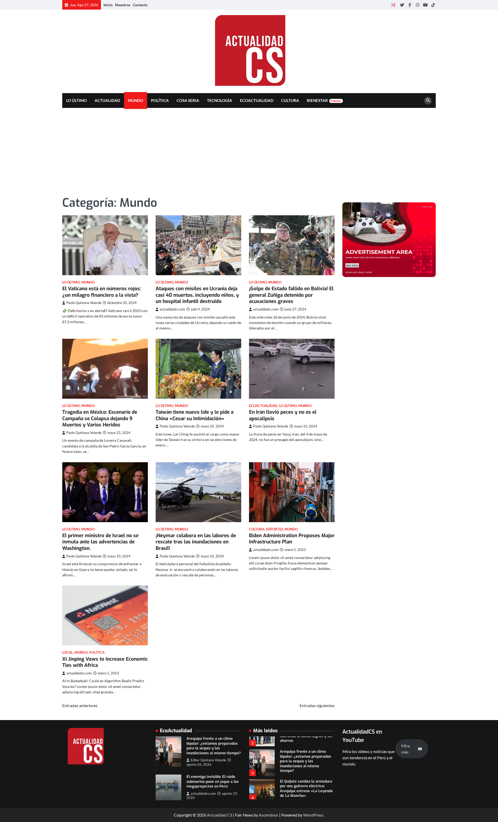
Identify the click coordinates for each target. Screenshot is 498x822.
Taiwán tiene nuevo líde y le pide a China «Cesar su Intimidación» (194, 415)
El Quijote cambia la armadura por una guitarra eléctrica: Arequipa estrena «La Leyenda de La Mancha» (306, 770)
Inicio (108, 5)
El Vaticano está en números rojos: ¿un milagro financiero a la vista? (101, 291)
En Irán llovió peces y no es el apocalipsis (282, 415)
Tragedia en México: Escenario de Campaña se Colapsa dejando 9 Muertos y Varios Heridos (99, 418)
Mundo (135, 100)
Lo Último (76, 100)
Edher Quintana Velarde (208, 760)
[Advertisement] (249, 146)
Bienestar (324, 100)
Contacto (140, 5)
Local (67, 652)
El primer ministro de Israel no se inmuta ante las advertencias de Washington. (100, 542)
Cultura (290, 100)
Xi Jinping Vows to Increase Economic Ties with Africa (105, 662)
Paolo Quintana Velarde (83, 303)
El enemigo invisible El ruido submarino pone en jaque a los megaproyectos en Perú (212, 781)
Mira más (405, 748)
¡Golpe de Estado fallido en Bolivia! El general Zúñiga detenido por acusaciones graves (291, 295)
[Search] (428, 101)
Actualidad (107, 100)
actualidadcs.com (172, 309)
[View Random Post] (393, 5)
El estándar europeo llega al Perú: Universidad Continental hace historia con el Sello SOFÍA (307, 793)
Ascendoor (268, 814)
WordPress (313, 814)
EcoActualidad (256, 100)
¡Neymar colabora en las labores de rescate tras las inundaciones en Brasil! (196, 542)
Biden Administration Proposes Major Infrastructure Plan (292, 538)
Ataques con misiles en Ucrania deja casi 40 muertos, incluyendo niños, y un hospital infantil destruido (197, 295)
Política (160, 100)
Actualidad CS (219, 814)
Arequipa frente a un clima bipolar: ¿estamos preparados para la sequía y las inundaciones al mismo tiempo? (213, 746)
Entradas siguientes (317, 705)
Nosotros (122, 5)
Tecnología (219, 100)
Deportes (274, 529)
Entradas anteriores (80, 705)
